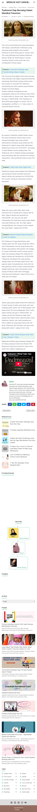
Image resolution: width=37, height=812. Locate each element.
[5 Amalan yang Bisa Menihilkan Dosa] (5, 432)
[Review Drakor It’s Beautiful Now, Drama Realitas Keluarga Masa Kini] (18, 755)
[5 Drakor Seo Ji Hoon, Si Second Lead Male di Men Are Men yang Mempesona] (5, 448)
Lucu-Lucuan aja (27, 782)
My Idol (24, 786)
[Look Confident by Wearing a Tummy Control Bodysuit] (5, 457)
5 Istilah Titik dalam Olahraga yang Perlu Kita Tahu (22, 423)
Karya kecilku (26, 779)
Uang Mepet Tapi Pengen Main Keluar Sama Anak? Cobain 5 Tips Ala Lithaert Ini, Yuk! (16, 648)
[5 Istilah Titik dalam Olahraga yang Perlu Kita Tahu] (5, 424)
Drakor (24, 773)
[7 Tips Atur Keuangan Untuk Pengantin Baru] (5, 465)
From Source (7, 776)
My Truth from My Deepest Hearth (27, 789)
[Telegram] (19, 404)
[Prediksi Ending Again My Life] (18, 711)
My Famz (6, 786)
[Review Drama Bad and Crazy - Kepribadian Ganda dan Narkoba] (18, 732)
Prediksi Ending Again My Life (12, 714)
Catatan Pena (8, 773)
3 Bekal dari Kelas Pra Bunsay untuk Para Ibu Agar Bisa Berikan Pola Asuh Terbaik (22, 440)
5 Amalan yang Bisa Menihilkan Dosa (22, 430)
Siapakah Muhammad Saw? (11, 693)
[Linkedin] (28, 404)
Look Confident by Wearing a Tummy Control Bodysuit (20, 456)
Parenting (7, 792)
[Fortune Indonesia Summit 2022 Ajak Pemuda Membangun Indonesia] (18, 622)
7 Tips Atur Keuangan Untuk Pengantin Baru (19, 464)
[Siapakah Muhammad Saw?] (18, 690)
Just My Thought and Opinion (9, 779)
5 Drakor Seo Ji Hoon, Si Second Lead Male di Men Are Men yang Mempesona (21, 448)
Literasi (6, 782)
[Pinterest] (33, 404)
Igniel (21, 809)
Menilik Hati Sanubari (19, 2)
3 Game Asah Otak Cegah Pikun (20, 167)
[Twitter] (14, 404)
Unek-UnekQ (26, 792)
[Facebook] (10, 404)
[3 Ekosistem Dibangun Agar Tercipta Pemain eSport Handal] (18, 667)
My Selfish (7, 789)
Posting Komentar (29, 16)
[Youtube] (25, 802)
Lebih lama (30, 410)
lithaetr (11, 382)
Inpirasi (24, 776)
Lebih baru (6, 410)
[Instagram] (22, 802)
